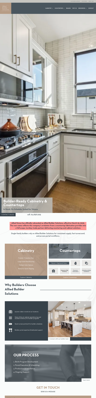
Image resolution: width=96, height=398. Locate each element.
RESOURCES (81, 8)
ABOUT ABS (91, 1)
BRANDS (68, 8)
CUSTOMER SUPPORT (75, 1)
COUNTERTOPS (59, 8)
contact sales (8, 214)
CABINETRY (48, 8)
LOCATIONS (84, 1)
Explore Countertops (70, 277)
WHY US (74, 8)
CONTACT (91, 8)
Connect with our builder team (59, 339)
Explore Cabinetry (26, 277)
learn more (86, 380)
